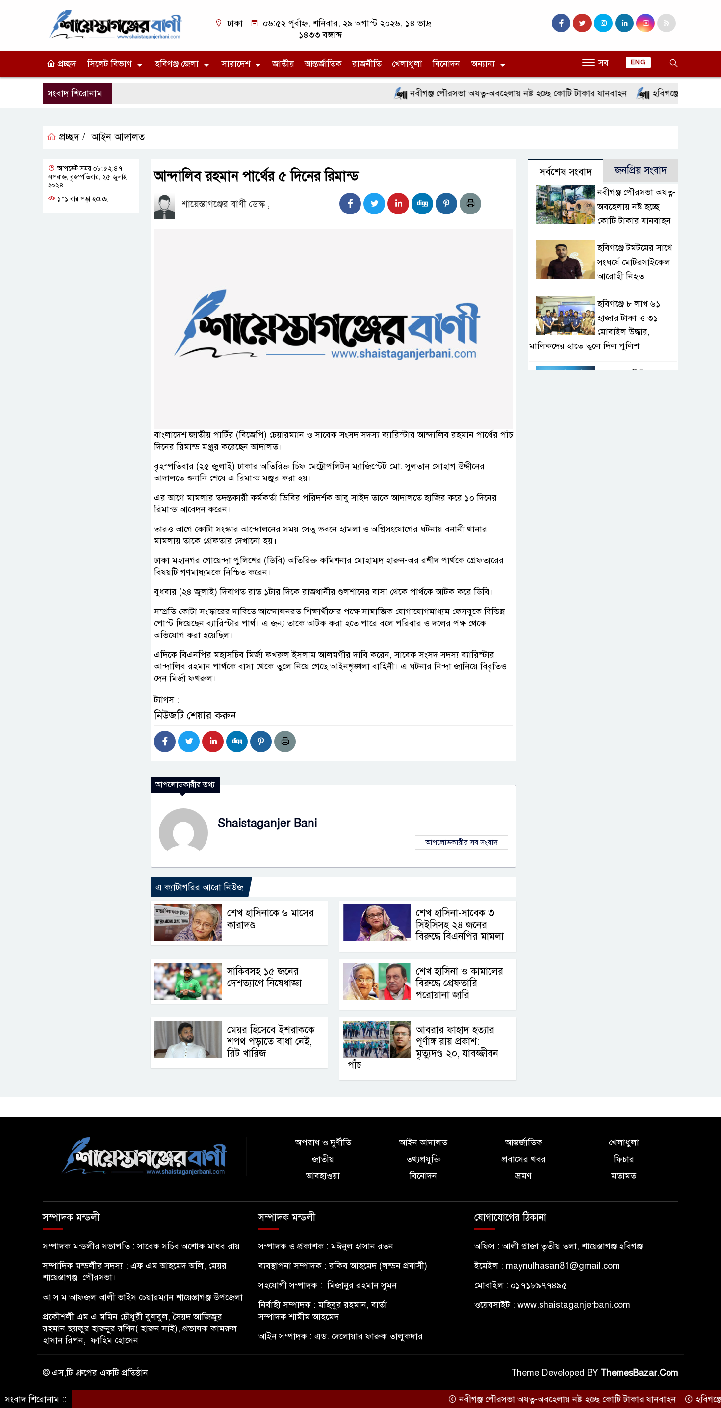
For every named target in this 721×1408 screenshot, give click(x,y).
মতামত (623, 1175)
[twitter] (582, 23)
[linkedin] (624, 23)
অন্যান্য (483, 63)
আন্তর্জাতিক (323, 63)
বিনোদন (446, 63)
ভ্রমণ (523, 1175)
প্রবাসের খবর (524, 1159)
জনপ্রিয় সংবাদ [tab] (641, 170)
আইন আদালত (118, 137)
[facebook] (561, 23)
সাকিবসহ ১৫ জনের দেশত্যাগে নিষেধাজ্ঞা (264, 977)
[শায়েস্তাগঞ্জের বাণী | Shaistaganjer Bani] (118, 23)
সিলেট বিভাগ (109, 63)
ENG (638, 62)
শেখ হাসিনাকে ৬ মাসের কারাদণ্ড (270, 919)
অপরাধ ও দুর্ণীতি (323, 1142)
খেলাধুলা (407, 63)
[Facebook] (350, 203)
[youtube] (645, 23)
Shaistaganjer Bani (267, 823)
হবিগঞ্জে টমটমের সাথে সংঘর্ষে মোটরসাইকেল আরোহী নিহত (634, 262)
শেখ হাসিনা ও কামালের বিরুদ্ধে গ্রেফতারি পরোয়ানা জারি (459, 983)
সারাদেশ (236, 63)
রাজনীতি (367, 63)
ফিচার (624, 1159)
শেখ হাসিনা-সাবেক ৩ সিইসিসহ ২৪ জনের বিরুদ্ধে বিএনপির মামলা (460, 925)
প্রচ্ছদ (65, 63)
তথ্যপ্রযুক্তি (423, 1159)
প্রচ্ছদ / (70, 137)
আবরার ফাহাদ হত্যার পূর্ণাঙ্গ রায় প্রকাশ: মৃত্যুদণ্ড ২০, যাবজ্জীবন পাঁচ (423, 1047)
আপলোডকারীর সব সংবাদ (461, 842)
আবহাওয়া (323, 1175)
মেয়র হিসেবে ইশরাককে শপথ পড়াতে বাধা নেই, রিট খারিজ (270, 1042)
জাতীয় (283, 63)
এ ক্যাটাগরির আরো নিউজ (199, 887)
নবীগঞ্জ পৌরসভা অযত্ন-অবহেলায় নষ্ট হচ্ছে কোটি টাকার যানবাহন (488, 93)
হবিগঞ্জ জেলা (177, 63)
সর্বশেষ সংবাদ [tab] (566, 172)
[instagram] (603, 23)
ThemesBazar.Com (639, 1372)
